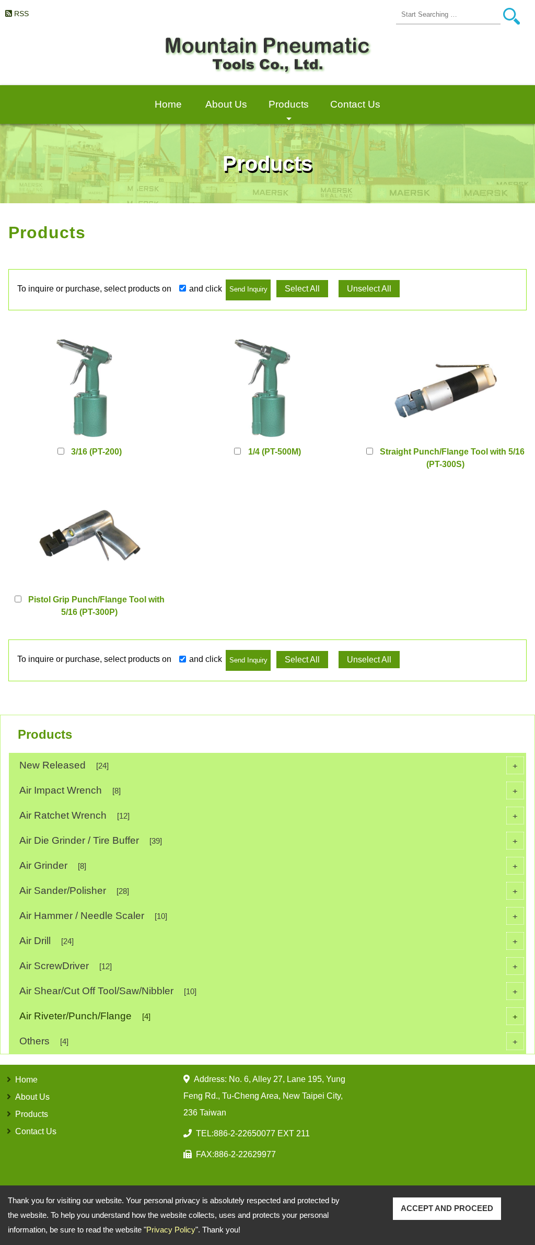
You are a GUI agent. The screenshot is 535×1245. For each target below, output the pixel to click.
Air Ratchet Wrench (268, 815)
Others (268, 1040)
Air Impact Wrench (268, 790)
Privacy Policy (170, 1229)
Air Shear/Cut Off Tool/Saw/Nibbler (268, 990)
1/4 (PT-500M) (274, 451)
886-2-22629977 (245, 1154)
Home (168, 104)
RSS (21, 13)
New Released (268, 765)
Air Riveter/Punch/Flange (268, 1015)
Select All (302, 288)
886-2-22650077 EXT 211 (262, 1133)
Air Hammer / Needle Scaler (268, 915)
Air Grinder (268, 865)
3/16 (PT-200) (96, 451)
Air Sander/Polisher (268, 890)
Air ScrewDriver (268, 965)
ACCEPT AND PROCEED (447, 1208)
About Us (226, 104)
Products (289, 111)
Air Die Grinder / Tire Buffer (268, 840)
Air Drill (268, 940)
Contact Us (355, 104)
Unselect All (369, 288)
